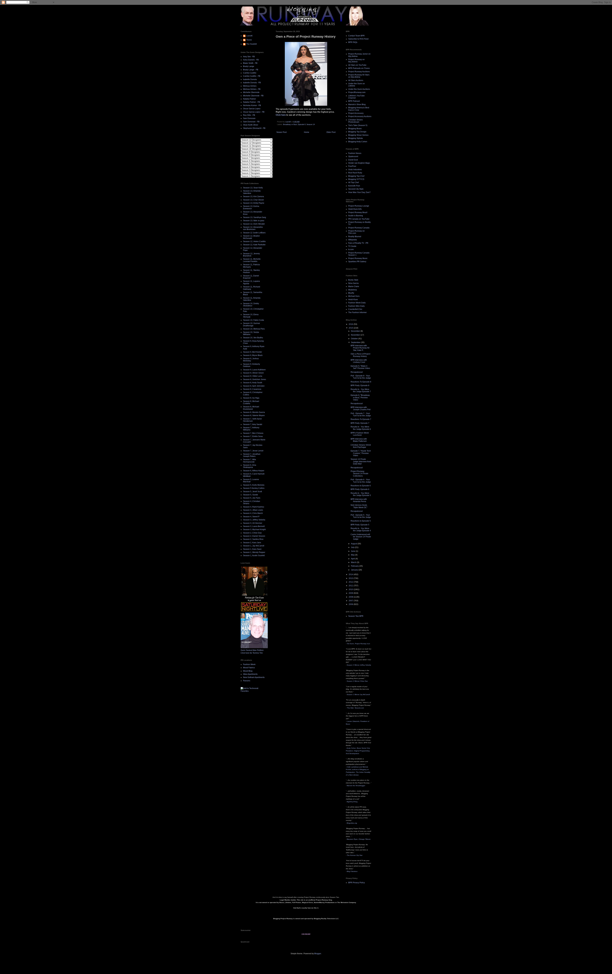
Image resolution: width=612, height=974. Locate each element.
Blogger (317, 953)
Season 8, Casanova (252, 389)
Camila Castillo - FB (251, 76)
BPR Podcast (354, 101)
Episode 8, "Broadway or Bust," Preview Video (360, 397)
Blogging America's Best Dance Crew (358, 109)
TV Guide (352, 246)
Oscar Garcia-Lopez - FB (253, 112)
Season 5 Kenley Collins (253, 488)
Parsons (246, 681)
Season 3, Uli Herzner (252, 523)
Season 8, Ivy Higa (251, 398)
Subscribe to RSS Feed (358, 39)
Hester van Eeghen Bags (359, 163)
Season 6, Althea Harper (253, 471)
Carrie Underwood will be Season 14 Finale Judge (361, 536)
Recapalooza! (357, 372)
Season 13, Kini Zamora (253, 196)
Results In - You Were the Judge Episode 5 (361, 494)
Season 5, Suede (250, 495)
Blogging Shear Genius (358, 135)
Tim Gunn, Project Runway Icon (358, 643)
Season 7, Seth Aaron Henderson (252, 420)
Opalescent (353, 156)
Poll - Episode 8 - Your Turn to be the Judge (361, 377)
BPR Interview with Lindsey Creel (359, 361)
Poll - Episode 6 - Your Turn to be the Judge (361, 480)
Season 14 (310, 124)
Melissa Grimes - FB (251, 89)
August (354, 544)
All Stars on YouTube (357, 65)
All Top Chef (353, 182)
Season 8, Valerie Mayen (254, 415)
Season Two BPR (355, 616)
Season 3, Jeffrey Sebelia (254, 520)
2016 (351, 324)
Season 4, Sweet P (251, 516)
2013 (351, 578)
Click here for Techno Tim (252, 653)
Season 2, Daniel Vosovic (254, 536)
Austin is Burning (355, 216)
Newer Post (282, 132)
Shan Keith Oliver (250, 125)
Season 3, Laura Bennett (254, 526)
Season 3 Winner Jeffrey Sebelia (359, 665)
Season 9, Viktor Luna (252, 376)
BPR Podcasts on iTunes (359, 68)
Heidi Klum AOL (355, 209)
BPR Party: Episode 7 (360, 423)
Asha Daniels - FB (251, 60)
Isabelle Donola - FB (252, 82)
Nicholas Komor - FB (252, 105)
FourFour (352, 166)
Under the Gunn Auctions (359, 89)
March (354, 562)
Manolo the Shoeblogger (356, 785)
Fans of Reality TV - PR (358, 243)
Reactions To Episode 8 (361, 382)
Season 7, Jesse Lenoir (253, 451)
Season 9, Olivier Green (253, 373)
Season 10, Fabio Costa (253, 320)
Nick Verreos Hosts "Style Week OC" (359, 506)
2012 (351, 582)
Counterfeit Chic (355, 309)
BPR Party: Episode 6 (360, 489)
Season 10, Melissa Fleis (254, 329)
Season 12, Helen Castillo (254, 241)
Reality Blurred (354, 236)
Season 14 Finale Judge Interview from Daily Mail (361, 461)
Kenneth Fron (354, 186)
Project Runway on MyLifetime (356, 60)
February (355, 566)
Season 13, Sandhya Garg (254, 217)
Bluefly (351, 293)
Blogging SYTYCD (356, 179)
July (353, 547)
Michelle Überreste (251, 92)
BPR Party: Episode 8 (360, 385)
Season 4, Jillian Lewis (253, 510)
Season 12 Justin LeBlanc (254, 233)
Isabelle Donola (250, 79)
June (353, 551)
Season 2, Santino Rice (253, 539)
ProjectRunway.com (356, 92)
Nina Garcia (353, 283)
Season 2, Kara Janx (252, 542)
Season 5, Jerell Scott (252, 491)
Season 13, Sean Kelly (253, 188)
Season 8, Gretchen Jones (254, 379)
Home (306, 132)
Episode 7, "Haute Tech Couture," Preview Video (361, 453)
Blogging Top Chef (356, 176)
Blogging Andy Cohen (357, 142)
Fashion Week (249, 664)
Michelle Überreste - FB (253, 96)
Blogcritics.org (352, 823)
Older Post (330, 132)
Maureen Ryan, (359, 839)
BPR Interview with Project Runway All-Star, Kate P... (360, 347)
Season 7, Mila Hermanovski (249, 460)
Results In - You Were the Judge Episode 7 (361, 390)
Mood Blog (247, 671)
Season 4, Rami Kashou (253, 507)
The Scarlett (251, 44)
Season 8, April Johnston (254, 386)
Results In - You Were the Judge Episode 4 (361, 529)
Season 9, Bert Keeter (252, 352)
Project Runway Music (358, 258)
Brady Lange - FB (250, 70)
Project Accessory (356, 113)
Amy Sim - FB (249, 57)
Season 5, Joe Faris (251, 498)
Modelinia (352, 290)
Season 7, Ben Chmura (253, 433)
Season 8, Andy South (252, 382)
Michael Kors (354, 296)
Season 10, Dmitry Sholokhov (251, 304)
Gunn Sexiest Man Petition (252, 650)
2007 (351, 601)
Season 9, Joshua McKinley (251, 359)
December (356, 331)
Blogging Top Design (357, 132)
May (353, 555)
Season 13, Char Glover (253, 200)
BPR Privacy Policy (356, 882)
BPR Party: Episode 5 (360, 525)
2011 (351, 586)
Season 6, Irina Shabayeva (249, 466)
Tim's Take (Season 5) (357, 125)
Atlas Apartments (250, 674)
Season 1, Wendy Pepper (254, 552)
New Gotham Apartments (254, 677)
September (356, 342)
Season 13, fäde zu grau (253, 220)
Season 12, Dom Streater (254, 224)
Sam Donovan (249, 118)
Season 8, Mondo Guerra (254, 412)
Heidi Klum (353, 299)
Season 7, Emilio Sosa (253, 436)
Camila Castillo (249, 73)
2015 (351, 328)
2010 (351, 589)
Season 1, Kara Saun (252, 549)
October (354, 338)
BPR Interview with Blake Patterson (359, 440)
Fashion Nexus (354, 153)
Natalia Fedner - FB (251, 102)
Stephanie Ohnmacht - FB (254, 128)
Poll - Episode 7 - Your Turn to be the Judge (361, 414)
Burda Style (353, 280)
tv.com (351, 249)
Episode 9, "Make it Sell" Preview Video (360, 367)
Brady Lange (248, 66)
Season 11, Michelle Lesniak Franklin (252, 260)
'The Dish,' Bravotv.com (355, 708)
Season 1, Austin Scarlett (254, 555)
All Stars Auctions (355, 80)
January (354, 570)
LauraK (249, 36)
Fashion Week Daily (357, 303)
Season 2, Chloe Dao (252, 533)
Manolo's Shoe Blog (357, 104)
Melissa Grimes (249, 86)
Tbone (249, 40)
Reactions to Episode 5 (361, 521)
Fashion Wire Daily (356, 306)
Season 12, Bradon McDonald (251, 237)
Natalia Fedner (249, 99)
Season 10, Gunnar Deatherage (251, 324)
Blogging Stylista (355, 138)
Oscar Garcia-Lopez (251, 108)
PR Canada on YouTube (358, 219)
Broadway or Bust (290, 124)
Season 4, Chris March (253, 513)
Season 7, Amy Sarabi (252, 424)
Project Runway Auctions (359, 71)
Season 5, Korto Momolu (253, 485)
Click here (281, 115)
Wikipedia (352, 240)
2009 (351, 593)
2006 (351, 604)
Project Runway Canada (358, 228)
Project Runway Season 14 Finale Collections (359, 473)
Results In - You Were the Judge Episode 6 (361, 428)
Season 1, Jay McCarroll (253, 546)
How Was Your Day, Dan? (359, 192)
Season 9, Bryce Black (252, 355)
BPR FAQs (352, 42)
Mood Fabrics (249, 668)
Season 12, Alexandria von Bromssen (253, 228)
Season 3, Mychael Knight (254, 529)
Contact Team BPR (356, 36)
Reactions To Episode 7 (361, 419)
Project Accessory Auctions (359, 116)
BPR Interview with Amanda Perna (359, 500)
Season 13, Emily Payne (253, 203)
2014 (351, 574)
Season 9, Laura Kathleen (254, 370)
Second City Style (356, 189)
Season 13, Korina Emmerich (251, 207)
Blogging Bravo (355, 128)
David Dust (353, 160)
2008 (351, 597)
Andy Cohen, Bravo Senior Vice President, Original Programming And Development (358, 750)
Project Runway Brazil (357, 212)
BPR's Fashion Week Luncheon (360, 434)
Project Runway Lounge (358, 206)
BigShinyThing (352, 802)
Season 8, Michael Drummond (251, 408)
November (356, 335)
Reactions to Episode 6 (361, 486)
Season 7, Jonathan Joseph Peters (251, 455)
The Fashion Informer (357, 312)
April (353, 559)
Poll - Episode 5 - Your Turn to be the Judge (361, 516)
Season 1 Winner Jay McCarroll (358, 694)
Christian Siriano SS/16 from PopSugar (361, 446)
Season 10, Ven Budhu (253, 338)
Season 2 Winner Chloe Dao (357, 681)
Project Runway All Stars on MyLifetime (358, 76)
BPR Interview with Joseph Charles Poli (361, 408)
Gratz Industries (355, 169)
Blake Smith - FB (250, 63)
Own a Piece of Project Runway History (360, 355)
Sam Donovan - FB (251, 122)
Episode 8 (302, 124)
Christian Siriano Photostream (355, 121)
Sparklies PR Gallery (357, 261)
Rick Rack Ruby (355, 173)
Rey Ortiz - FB (249, 115)
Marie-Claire (353, 286)
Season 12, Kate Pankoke (254, 245)
